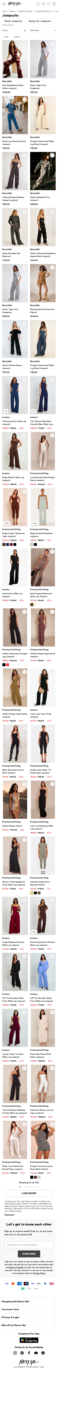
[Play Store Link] (29, 1340)
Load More (29, 1193)
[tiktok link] (43, 1353)
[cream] (35, 604)
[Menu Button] (4, 4)
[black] (14, 544)
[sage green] (31, 544)
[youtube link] (36, 1353)
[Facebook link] (29, 1353)
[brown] (31, 604)
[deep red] (11, 544)
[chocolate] (3, 544)
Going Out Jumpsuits (40, 21)
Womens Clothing (25, 11)
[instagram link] (15, 1353)
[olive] (31, 892)
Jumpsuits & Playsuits (43, 11)
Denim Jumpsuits (13, 21)
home (4, 11)
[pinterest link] (22, 1353)
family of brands (16, 1267)
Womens (12, 11)
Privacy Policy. (39, 1273)
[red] (7, 664)
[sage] (39, 1177)
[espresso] (39, 892)
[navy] (7, 544)
